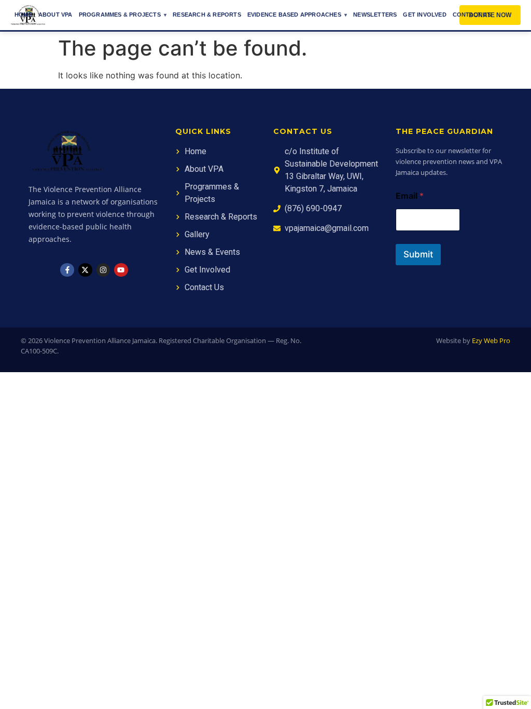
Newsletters (375, 14)
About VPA (55, 14)
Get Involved (424, 14)
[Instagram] (103, 270)
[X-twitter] (85, 270)
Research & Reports (207, 14)
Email (410, 196)
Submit (418, 254)
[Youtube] (121, 270)
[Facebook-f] (67, 270)
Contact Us (472, 14)
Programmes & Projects (120, 14)
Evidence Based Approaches (294, 14)
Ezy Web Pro (491, 340)
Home (23, 14)
